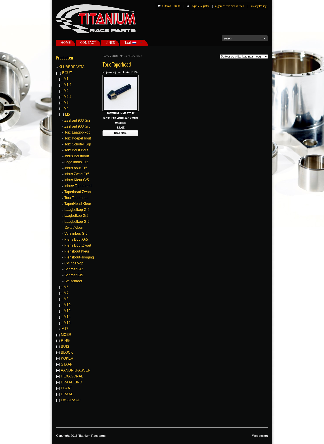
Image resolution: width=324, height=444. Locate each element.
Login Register (200, 6)
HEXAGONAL (72, 376)
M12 (67, 311)
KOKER (67, 358)
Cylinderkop (73, 263)
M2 (66, 91)
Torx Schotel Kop (77, 144)
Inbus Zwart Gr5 (76, 174)
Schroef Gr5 (73, 275)
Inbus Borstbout (76, 156)
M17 (64, 329)
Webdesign (260, 435)
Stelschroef (73, 281)
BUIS (65, 346)
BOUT (115, 56)
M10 (67, 305)
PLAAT (66, 388)
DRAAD (67, 394)
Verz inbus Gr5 (76, 233)
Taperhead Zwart (77, 192)
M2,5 (67, 96)
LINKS (110, 43)
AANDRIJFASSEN (76, 370)
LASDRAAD (70, 400)
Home (106, 56)
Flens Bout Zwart (77, 245)
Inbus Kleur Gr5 (76, 180)
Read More (120, 133)
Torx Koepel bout (77, 138)
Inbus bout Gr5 (75, 168)
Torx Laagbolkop (77, 132)
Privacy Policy (258, 6)
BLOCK (67, 352)
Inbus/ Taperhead (77, 186)
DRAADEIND (71, 382)
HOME (66, 43)
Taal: (126, 43)
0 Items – (171, 6)
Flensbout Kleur (76, 251)
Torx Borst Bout (76, 150)
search (228, 38)
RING (65, 340)
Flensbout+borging (79, 257)
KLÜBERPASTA (72, 67)
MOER (66, 334)
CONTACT (88, 43)
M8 (66, 299)
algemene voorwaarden (229, 6)
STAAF (66, 364)
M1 (66, 79)
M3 (66, 102)
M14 (67, 317)
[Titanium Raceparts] (96, 32)
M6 (66, 287)
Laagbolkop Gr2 (76, 210)
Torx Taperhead (76, 198)
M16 (67, 323)
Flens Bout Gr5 (76, 239)
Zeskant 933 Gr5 (77, 126)
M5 (121, 56)
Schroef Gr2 (73, 269)
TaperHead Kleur (77, 204)
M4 (66, 108)
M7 (66, 293)
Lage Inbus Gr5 (76, 162)
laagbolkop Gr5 (76, 215)
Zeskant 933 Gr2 (77, 120)
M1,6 (67, 85)
